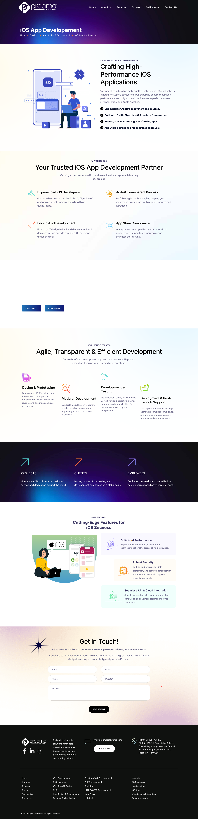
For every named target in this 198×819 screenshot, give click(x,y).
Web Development (61, 778)
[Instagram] (40, 751)
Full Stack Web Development (98, 778)
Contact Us (171, 7)
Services (121, 7)
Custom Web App (140, 798)
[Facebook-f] (24, 751)
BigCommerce (138, 782)
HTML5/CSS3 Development (98, 790)
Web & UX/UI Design (62, 786)
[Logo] (38, 7)
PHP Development (93, 782)
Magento (136, 778)
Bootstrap (89, 786)
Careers (136, 7)
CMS (55, 790)
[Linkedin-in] (32, 751)
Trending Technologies (64, 798)
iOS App (136, 790)
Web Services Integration (144, 794)
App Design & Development (56, 35)
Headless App (138, 786)
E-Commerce (59, 782)
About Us (106, 7)
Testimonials (152, 7)
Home (92, 7)
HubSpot (89, 798)
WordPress (90, 794)
